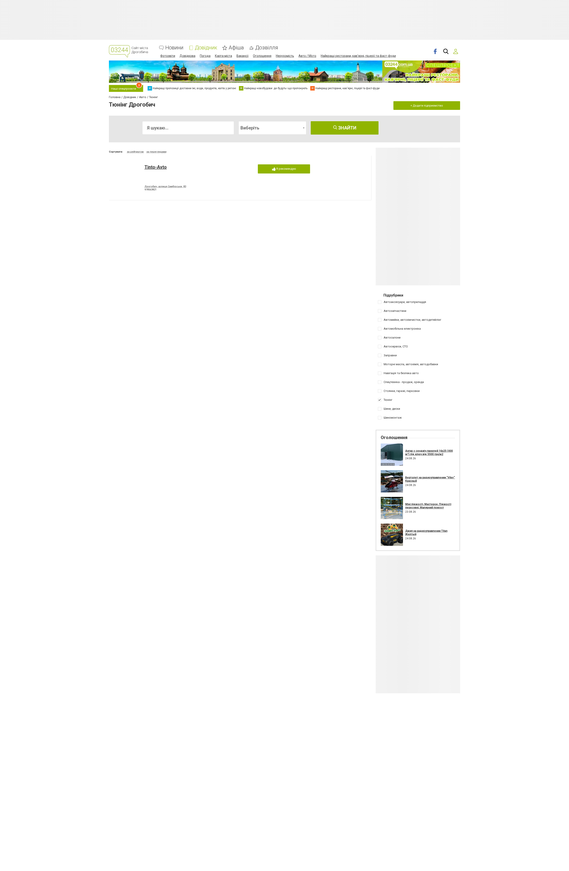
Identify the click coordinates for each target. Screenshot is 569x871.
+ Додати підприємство (427, 105)
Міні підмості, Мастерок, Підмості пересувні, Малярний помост (428, 506)
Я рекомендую (286, 168)
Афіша (236, 48)
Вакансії (242, 56)
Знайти (346, 128)
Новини (174, 48)
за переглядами (156, 151)
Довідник (206, 48)
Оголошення (262, 56)
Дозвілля (266, 48)
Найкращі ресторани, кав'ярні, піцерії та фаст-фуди (358, 56)
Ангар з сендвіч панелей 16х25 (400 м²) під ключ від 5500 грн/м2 (429, 452)
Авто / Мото (307, 56)
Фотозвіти (167, 56)
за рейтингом (135, 151)
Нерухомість (285, 56)
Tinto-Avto (155, 167)
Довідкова (187, 56)
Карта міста (223, 56)
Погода (205, 56)
